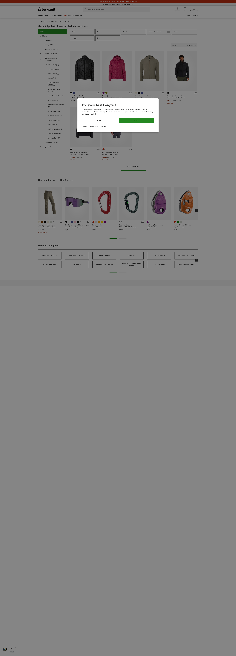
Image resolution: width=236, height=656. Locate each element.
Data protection (90, 114)
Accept (136, 121)
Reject (99, 121)
